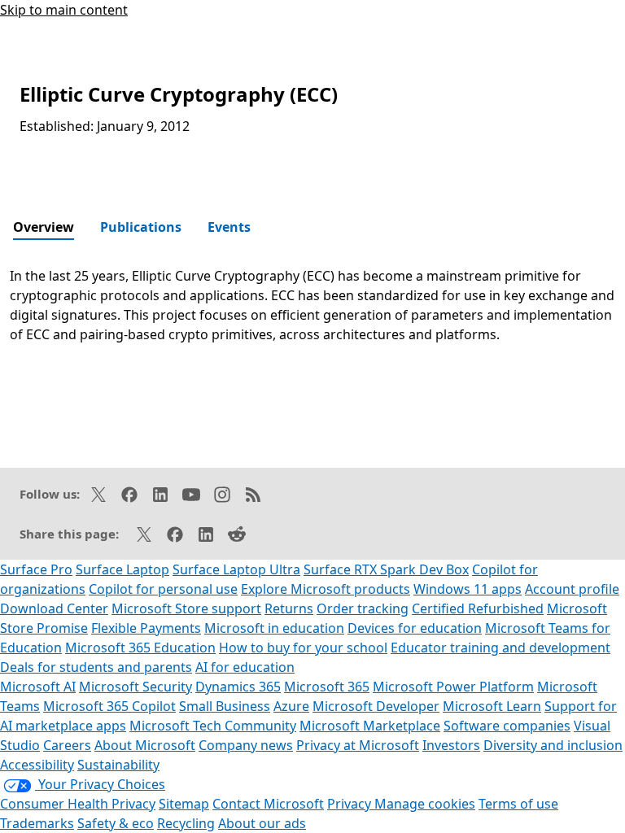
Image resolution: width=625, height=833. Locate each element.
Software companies (507, 726)
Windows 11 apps (467, 589)
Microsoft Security (135, 687)
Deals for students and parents (96, 667)
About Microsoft (144, 745)
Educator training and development (500, 647)
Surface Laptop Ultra (236, 569)
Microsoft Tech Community (212, 726)
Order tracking (363, 608)
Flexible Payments (146, 628)
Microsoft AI (38, 687)
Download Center (54, 608)
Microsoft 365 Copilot (109, 706)
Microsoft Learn (492, 706)
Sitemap (184, 804)
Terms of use (518, 804)
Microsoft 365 (326, 687)
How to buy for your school (303, 647)
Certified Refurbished (478, 608)
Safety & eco (115, 823)
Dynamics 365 (238, 687)
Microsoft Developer (375, 706)
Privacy (350, 804)
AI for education (245, 667)
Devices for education (414, 628)
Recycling (186, 823)
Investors (451, 745)
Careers (67, 745)
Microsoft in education (274, 628)
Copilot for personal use (163, 589)
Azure (291, 706)
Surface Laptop (122, 569)
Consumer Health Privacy (77, 804)
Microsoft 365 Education (140, 647)
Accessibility (37, 765)
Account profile (572, 589)
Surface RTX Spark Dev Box (386, 569)
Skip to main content (64, 10)
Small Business (224, 706)
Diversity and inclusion (553, 745)
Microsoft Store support (186, 608)
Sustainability (118, 765)
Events (229, 227)
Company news (246, 745)
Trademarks (37, 823)
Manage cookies (424, 804)
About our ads (262, 823)
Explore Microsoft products (325, 589)
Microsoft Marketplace (369, 726)
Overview (43, 227)
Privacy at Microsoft (357, 745)
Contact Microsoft (268, 804)
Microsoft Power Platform (453, 687)
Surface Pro (36, 569)
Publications (140, 227)
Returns (288, 608)
